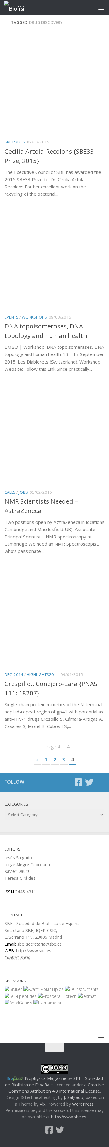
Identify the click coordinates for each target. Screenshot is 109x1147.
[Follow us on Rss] (100, 782)
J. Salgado (73, 1097)
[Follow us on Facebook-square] (78, 782)
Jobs (23, 492)
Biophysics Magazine (45, 1078)
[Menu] (101, 7)
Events (11, 317)
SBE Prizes (15, 142)
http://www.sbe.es (68, 1117)
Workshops (34, 317)
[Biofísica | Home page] (17, 7)
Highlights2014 (43, 674)
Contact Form (17, 957)
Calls (10, 492)
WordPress (83, 1104)
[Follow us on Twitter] (89, 782)
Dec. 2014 (14, 674)
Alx (42, 1104)
